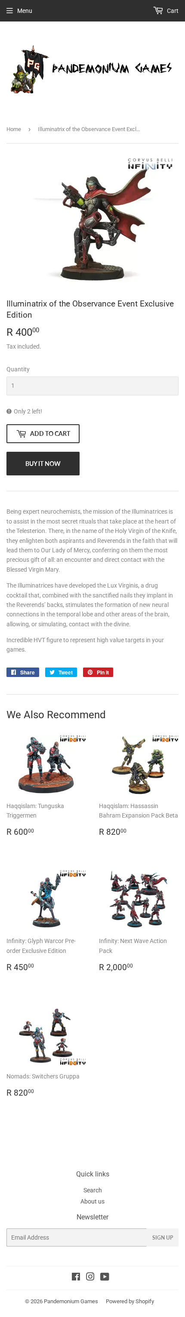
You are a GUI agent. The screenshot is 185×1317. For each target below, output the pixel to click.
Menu (24, 10)
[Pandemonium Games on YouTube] (104, 1277)
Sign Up (162, 1237)
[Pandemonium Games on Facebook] (75, 1277)
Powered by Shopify (130, 1301)
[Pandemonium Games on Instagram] (90, 1277)
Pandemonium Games (71, 1301)
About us (92, 1201)
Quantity (18, 369)
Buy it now (43, 463)
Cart (172, 10)
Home (13, 129)
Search (92, 1190)
